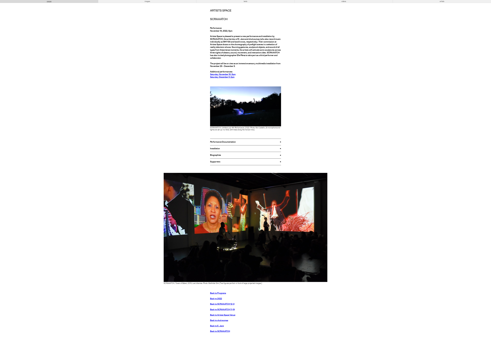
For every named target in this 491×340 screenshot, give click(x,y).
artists (442, 1)
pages (49, 1)
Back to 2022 (216, 299)
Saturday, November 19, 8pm (223, 75)
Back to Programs (218, 293)
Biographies (215, 155)
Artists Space (220, 10)
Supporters (215, 162)
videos (343, 1)
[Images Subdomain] (325, 175)
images (147, 1)
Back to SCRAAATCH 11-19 (222, 310)
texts (245, 1)
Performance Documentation (223, 142)
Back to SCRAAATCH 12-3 (222, 304)
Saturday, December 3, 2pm (222, 77)
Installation (215, 149)
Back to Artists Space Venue (222, 315)
